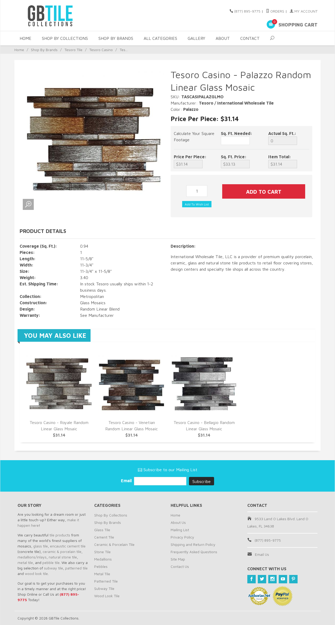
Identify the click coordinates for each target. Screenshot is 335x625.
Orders (276, 11)
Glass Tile (102, 530)
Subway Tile (104, 588)
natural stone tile (63, 557)
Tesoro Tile (73, 49)
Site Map (178, 559)
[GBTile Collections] (65, 15)
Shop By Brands (115, 38)
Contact (250, 38)
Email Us (262, 554)
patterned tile (76, 568)
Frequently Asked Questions (194, 552)
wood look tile (36, 573)
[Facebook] (251, 579)
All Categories (160, 38)
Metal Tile (102, 574)
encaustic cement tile (68, 546)
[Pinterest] (293, 579)
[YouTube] (283, 579)
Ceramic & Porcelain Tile (114, 544)
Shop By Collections (65, 38)
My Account (305, 11)
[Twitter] (262, 579)
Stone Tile (102, 552)
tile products (59, 535)
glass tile (40, 546)
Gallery (196, 38)
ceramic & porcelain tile (62, 551)
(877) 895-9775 (247, 11)
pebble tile (51, 562)
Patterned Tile (106, 581)
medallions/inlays (32, 557)
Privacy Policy (182, 537)
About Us (178, 522)
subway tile (53, 568)
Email (127, 480)
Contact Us (180, 566)
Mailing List (180, 530)
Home (25, 38)
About (223, 38)
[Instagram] (272, 579)
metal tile (25, 562)
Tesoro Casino (101, 49)
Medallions (103, 559)
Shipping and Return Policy (193, 544)
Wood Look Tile (107, 596)
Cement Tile (104, 537)
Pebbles (101, 566)
